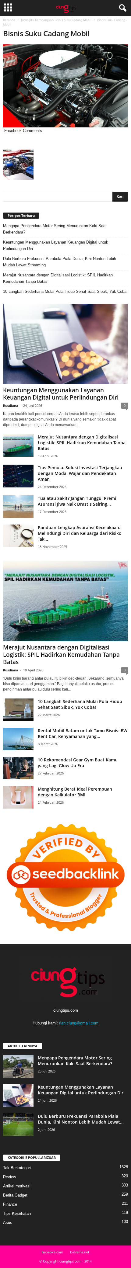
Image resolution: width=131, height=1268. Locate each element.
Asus (7, 1222)
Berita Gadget (15, 1195)
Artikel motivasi (16, 1186)
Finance (10, 1204)
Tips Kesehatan (17, 1213)
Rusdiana (10, 405)
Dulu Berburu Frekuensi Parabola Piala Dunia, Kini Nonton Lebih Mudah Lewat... (81, 1119)
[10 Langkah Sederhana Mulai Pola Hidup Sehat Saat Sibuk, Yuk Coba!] (18, 709)
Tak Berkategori (17, 1168)
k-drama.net (79, 1252)
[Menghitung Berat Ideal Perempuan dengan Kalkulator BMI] (18, 797)
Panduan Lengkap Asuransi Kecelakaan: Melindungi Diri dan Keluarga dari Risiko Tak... (80, 533)
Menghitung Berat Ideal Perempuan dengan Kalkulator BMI (75, 792)
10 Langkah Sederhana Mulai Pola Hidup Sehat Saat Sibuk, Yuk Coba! (65, 291)
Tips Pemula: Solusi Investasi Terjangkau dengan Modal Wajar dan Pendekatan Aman (80, 473)
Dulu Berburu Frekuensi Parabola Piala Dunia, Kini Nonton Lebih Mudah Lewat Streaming (59, 261)
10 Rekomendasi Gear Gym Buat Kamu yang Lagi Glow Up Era (78, 762)
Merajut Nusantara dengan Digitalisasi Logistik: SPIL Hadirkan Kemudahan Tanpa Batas (58, 278)
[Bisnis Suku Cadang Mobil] (65, 85)
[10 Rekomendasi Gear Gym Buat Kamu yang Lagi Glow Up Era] (18, 768)
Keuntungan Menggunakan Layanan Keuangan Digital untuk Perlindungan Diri (55, 245)
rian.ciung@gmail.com (78, 1023)
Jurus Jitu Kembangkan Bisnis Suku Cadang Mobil (56, 20)
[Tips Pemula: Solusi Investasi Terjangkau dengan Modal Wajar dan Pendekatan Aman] (18, 476)
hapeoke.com (52, 1252)
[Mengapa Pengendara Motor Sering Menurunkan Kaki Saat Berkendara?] (18, 1066)
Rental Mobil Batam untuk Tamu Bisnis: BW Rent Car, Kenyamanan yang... (82, 733)
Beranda (9, 20)
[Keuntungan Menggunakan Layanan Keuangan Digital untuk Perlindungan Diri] (65, 344)
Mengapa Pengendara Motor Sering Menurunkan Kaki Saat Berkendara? (55, 228)
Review (9, 1177)
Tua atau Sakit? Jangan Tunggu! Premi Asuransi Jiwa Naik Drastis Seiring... (77, 501)
